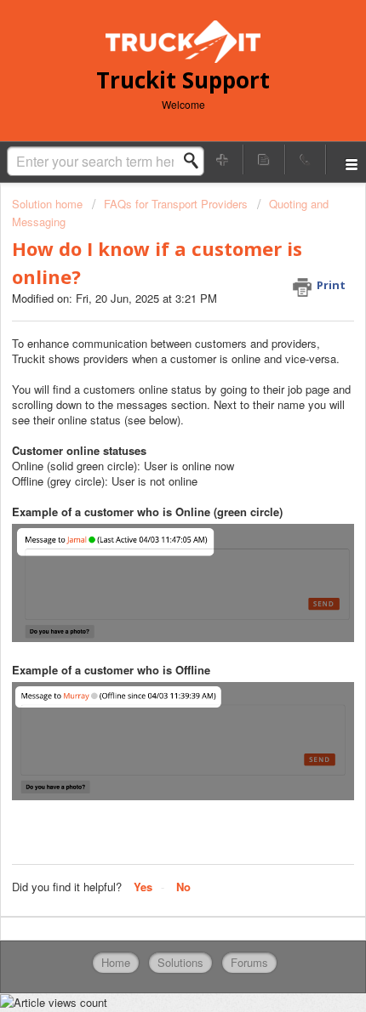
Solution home (49, 204)
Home (115, 962)
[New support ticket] (223, 159)
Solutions (180, 962)
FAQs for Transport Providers (176, 204)
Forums (249, 962)
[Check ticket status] (264, 159)
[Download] (151, 496)
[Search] (196, 160)
